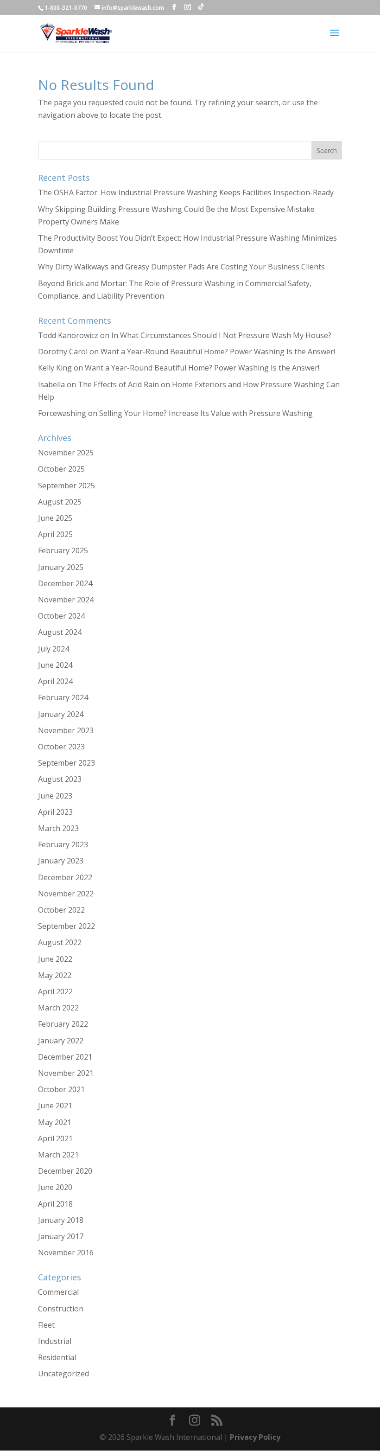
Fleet (46, 1325)
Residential (57, 1357)
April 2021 (55, 1138)
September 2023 (66, 763)
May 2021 (54, 1122)
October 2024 (61, 616)
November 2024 (66, 599)
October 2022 (61, 910)
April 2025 (55, 534)
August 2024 (60, 632)
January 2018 (60, 1220)
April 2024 (55, 681)
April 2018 (55, 1204)
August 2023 (60, 779)
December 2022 (65, 877)
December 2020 (65, 1171)
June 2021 (55, 1105)
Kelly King (55, 368)
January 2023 (60, 861)
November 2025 (66, 452)
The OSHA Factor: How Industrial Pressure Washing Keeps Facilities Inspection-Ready (186, 192)
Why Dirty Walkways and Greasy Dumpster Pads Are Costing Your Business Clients (181, 267)
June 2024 (55, 665)
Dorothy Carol (63, 351)
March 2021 (58, 1155)
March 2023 (58, 828)
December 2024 (65, 583)
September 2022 (66, 926)
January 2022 (60, 1041)
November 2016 (66, 1252)
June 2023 (55, 796)
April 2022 (55, 991)
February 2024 (63, 697)
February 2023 (63, 844)
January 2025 (60, 567)
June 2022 (55, 959)
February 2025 (63, 550)
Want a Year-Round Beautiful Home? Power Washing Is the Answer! (218, 351)
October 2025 (61, 469)
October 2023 (61, 746)
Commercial (58, 1292)
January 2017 (60, 1236)
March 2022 (58, 1008)
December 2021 (65, 1057)
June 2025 (55, 518)
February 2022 (63, 1024)
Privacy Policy (255, 1437)
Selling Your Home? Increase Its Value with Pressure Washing (206, 413)
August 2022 (60, 942)
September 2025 (66, 485)
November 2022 (66, 893)
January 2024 (60, 714)
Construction (60, 1309)
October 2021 (61, 1089)
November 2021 (66, 1073)
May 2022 (54, 975)
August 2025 (60, 502)
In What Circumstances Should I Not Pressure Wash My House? (221, 335)
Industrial (54, 1341)
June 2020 (55, 1187)
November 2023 (66, 730)
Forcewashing (62, 413)
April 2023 (55, 812)
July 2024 (53, 649)
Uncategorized (63, 1373)
